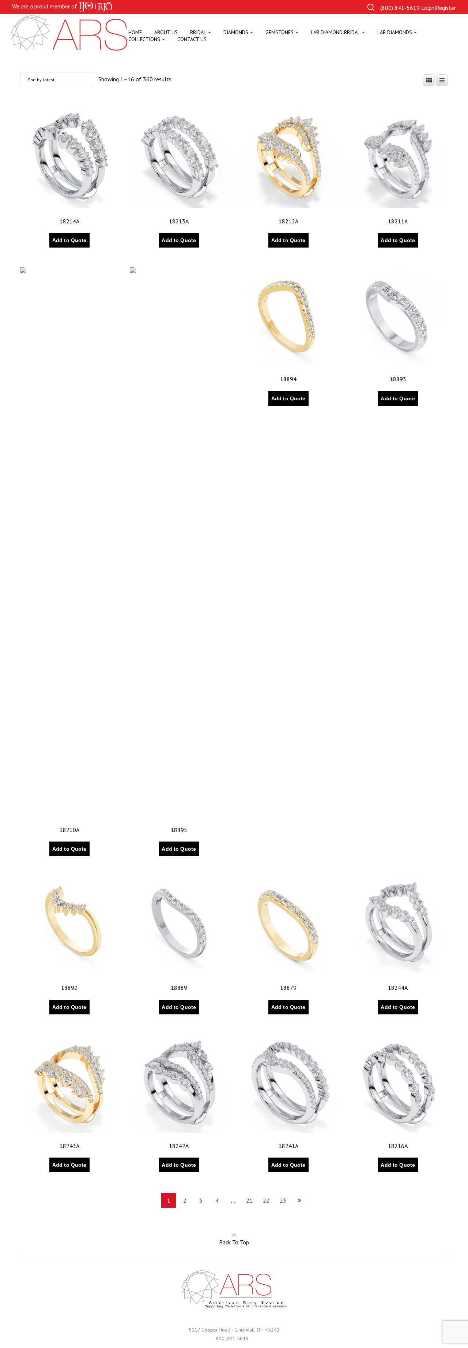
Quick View (42, 251)
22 (266, 1200)
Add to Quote (69, 240)
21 (249, 1200)
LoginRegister (438, 7)
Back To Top (234, 1242)
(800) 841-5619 (400, 7)
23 (283, 1200)
